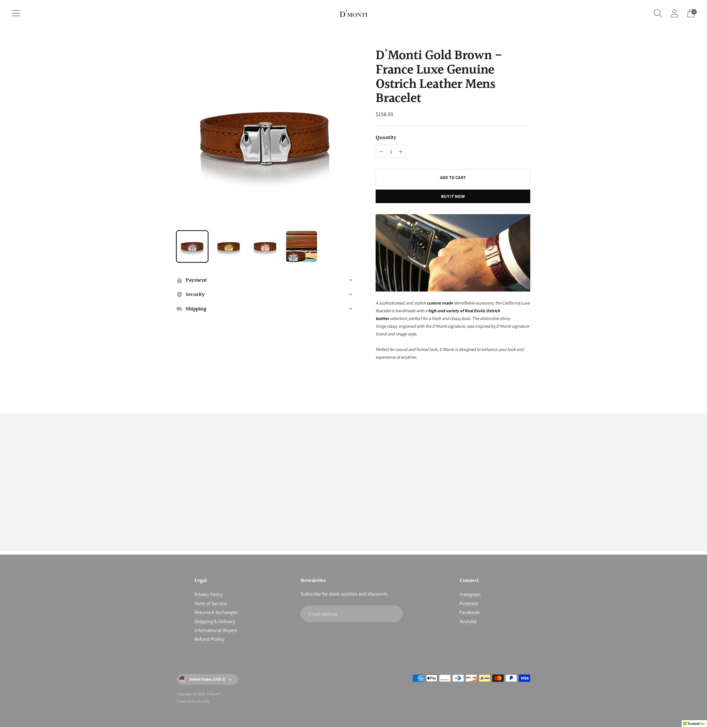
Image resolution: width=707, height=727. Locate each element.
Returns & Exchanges (215, 612)
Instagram (470, 594)
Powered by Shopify (193, 701)
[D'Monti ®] (353, 13)
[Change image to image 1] (192, 246)
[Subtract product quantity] (400, 151)
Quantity (386, 137)
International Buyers (215, 630)
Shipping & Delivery (214, 621)
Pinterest (469, 603)
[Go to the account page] (674, 13)
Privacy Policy (208, 594)
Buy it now (453, 196)
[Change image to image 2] (228, 246)
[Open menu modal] (16, 13)
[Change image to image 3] (265, 246)
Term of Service (210, 603)
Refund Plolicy (209, 639)
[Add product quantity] (381, 151)
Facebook (470, 612)
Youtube (468, 621)
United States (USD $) (207, 679)
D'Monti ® (214, 693)
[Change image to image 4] (301, 246)
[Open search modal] (658, 13)
